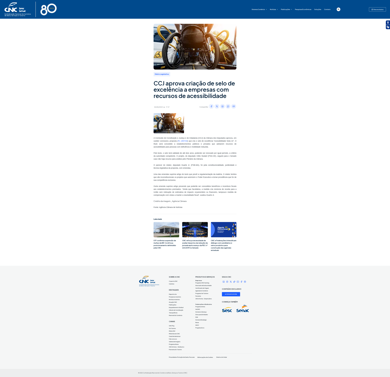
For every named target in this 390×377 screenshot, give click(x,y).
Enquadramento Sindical (176, 307)
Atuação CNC (173, 302)
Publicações (285, 9)
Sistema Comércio (258, 9)
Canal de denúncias (174, 336)
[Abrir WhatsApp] (385, 372)
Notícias (273, 9)
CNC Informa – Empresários (203, 299)
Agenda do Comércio (201, 291)
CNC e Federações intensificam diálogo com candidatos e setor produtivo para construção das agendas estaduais (223, 245)
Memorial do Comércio (175, 315)
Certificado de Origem (202, 288)
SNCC (197, 325)
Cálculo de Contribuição (176, 310)
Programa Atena (174, 344)
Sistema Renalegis (201, 320)
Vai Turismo (172, 328)
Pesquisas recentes (175, 297)
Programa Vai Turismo (201, 293)
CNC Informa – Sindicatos (176, 347)
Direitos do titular (221, 357)
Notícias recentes (174, 299)
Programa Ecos (199, 328)
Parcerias (198, 296)
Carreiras (171, 284)
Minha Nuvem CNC (174, 333)
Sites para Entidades (201, 314)
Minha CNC (172, 331)
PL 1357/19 (182, 141)
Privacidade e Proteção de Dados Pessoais (182, 357)
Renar (197, 322)
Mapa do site (173, 294)
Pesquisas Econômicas (303, 9)
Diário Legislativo (162, 74)
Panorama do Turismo (175, 349)
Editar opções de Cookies (205, 357)
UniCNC (197, 309)
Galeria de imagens (174, 341)
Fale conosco (173, 339)
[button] (211, 106)
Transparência (173, 313)
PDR (196, 317)
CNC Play (171, 326)
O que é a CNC (173, 281)
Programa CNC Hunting (202, 283)
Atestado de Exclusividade (203, 285)
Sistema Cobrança (200, 312)
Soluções (317, 9)
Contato (327, 9)
